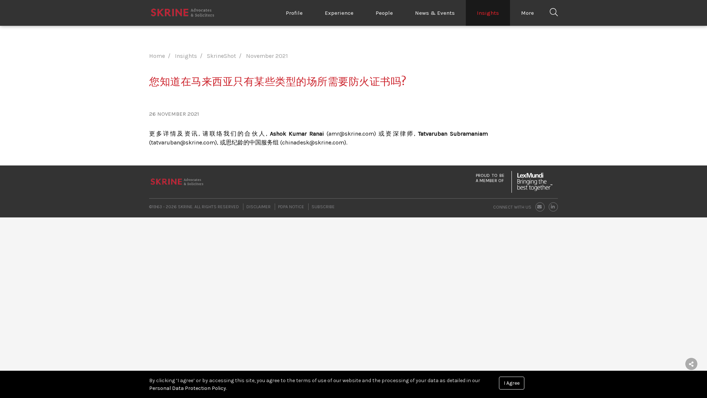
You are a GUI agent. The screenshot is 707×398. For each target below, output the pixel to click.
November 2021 (267, 55)
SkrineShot (221, 55)
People (384, 13)
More (527, 13)
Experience (339, 13)
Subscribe (323, 206)
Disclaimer (258, 206)
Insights (488, 13)
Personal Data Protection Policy (187, 388)
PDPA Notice (291, 206)
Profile (294, 13)
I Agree (512, 383)
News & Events (435, 13)
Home (157, 55)
